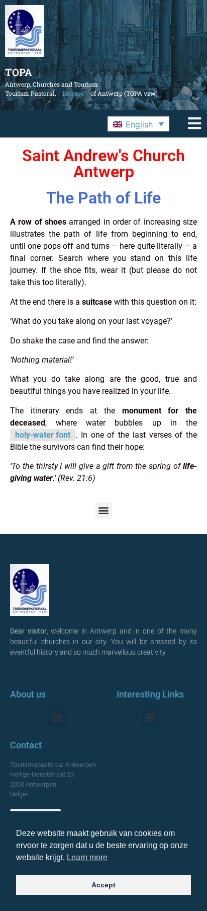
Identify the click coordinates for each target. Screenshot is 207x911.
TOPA (18, 72)
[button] (138, 123)
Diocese (73, 93)
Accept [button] (103, 885)
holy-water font (42, 435)
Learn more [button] (87, 857)
